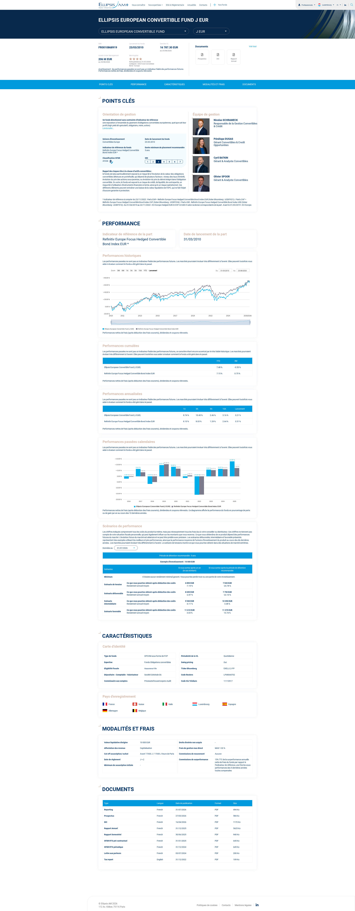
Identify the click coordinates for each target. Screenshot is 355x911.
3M (118, 270)
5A (136, 270)
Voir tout (253, 46)
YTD (145, 270)
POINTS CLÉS (106, 84)
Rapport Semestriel (112, 834)
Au (234, 270)
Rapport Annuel (111, 828)
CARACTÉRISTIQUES (174, 84)
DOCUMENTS (249, 84)
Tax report (108, 859)
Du (217, 270)
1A (127, 270)
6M (123, 270)
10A (140, 270)
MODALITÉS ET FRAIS (214, 84)
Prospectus (109, 816)
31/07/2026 (122, 548)
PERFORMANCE (138, 84)
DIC (105, 822)
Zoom (113, 270)
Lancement (153, 270)
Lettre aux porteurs (112, 853)
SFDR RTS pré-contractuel (115, 840)
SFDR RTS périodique (113, 847)
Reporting (108, 809)
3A (131, 270)
